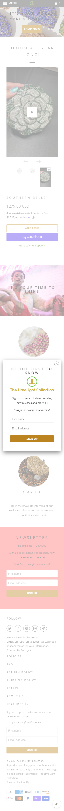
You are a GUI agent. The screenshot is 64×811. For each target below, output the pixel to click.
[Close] (56, 363)
